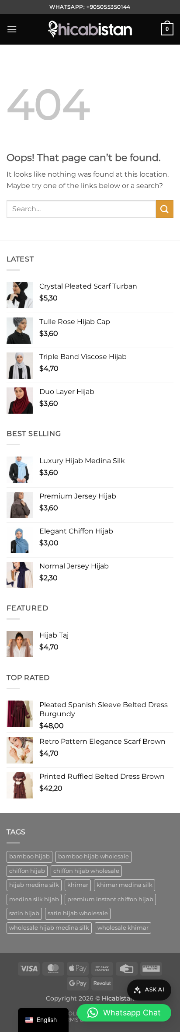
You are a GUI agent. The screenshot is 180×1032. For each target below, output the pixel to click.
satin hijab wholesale (78, 913)
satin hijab (24, 913)
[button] (12, 29)
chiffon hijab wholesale (86, 871)
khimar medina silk (124, 885)
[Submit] (164, 208)
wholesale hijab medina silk (49, 927)
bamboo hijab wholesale (93, 856)
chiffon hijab (27, 871)
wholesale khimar (123, 927)
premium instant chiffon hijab (110, 899)
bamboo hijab (29, 856)
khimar (77, 885)
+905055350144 (109, 6)
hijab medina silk (34, 885)
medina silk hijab (34, 899)
